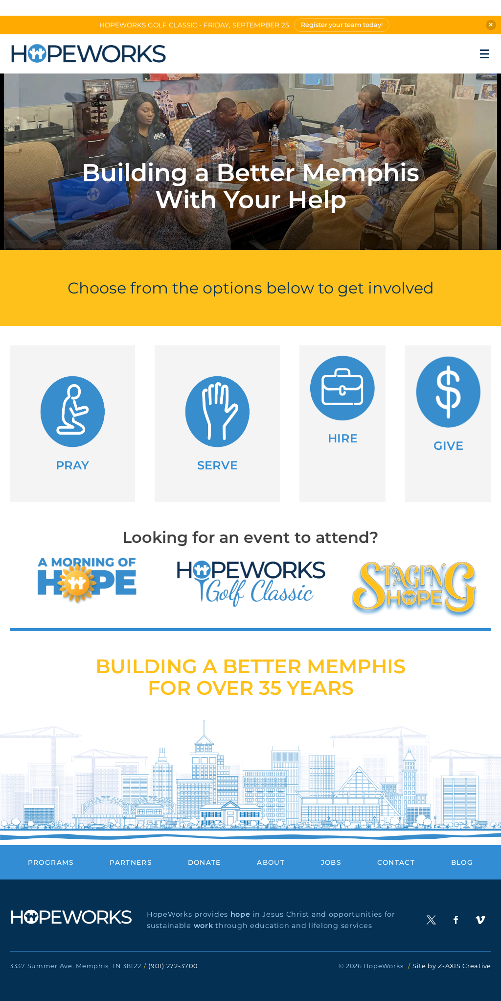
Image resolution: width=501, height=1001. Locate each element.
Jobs (331, 862)
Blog (462, 862)
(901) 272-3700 (172, 966)
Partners (131, 862)
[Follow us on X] (431, 920)
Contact (396, 862)
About (271, 862)
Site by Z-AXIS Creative (451, 966)
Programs (51, 862)
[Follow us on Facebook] (456, 920)
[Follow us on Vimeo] (480, 920)
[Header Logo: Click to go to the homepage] (88, 54)
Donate (204, 862)
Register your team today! (342, 24)
